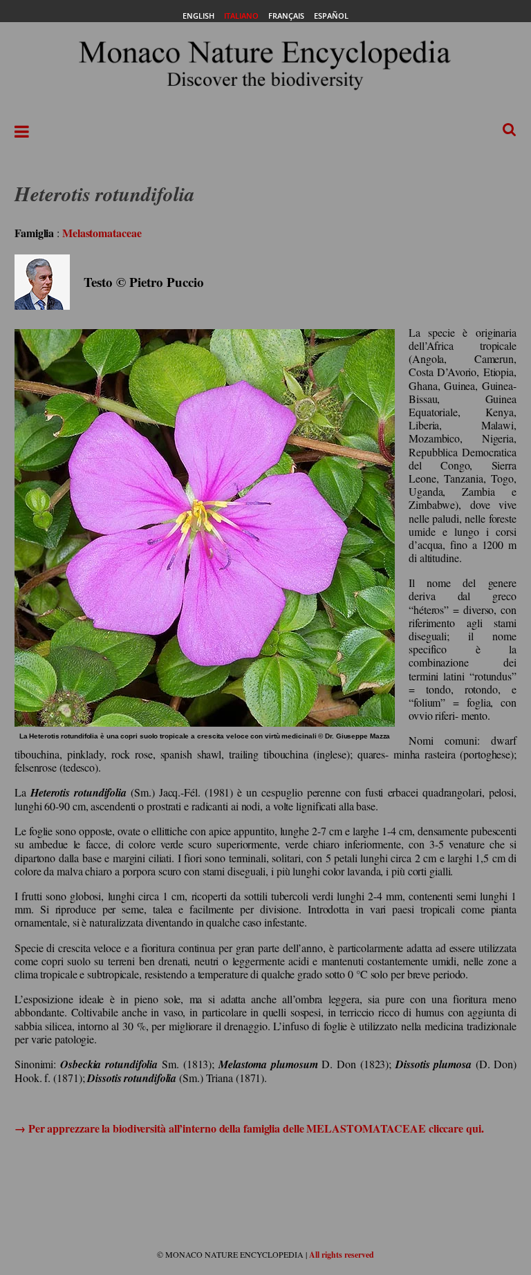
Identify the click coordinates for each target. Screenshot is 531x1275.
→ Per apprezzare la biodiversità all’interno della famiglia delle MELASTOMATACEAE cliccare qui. (249, 1128)
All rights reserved (341, 1254)
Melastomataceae (102, 233)
